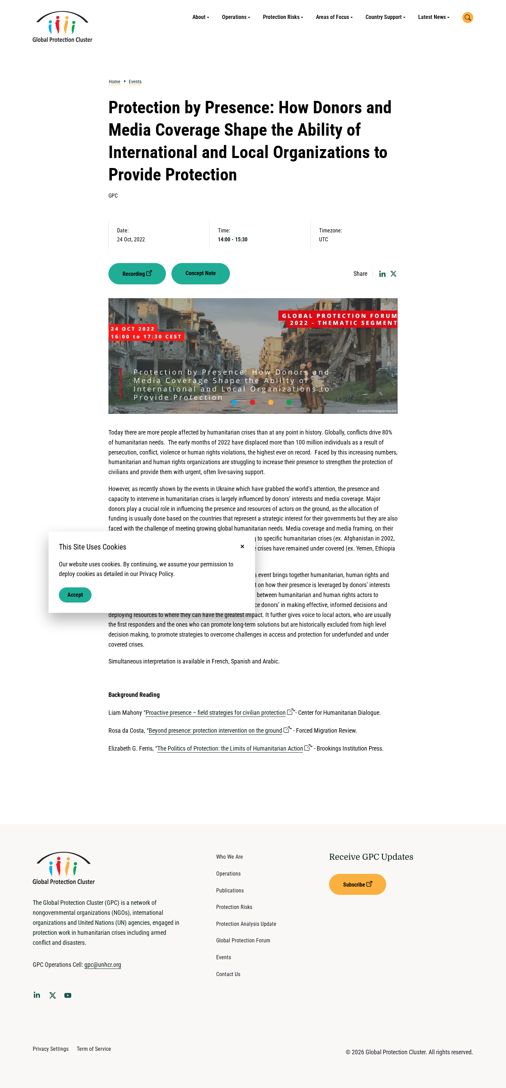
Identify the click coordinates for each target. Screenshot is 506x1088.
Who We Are (229, 857)
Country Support (384, 17)
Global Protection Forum (243, 940)
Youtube (69, 997)
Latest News (432, 17)
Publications (230, 890)
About (198, 17)
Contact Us (228, 974)
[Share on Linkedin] (382, 274)
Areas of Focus (332, 17)
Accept (75, 595)
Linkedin (38, 996)
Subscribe (354, 884)
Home (114, 81)
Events (135, 81)
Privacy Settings (50, 1049)
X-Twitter (54, 997)
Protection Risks (281, 17)
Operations (234, 17)
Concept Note (201, 273)
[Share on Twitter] (393, 274)
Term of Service (94, 1049)
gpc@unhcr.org (102, 964)
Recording (134, 274)
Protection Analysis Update (246, 924)
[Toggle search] (467, 17)
